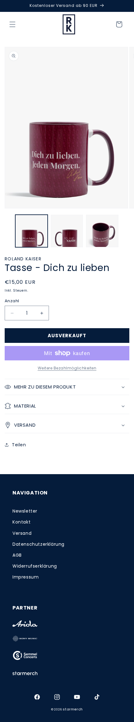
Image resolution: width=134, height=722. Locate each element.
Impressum (25, 577)
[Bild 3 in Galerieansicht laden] (102, 231)
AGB (17, 555)
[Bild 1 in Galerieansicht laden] (31, 231)
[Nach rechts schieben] (127, 232)
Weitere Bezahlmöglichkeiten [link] (67, 368)
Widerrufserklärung (34, 566)
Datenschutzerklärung (38, 544)
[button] (12, 24)
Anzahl (12, 301)
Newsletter (24, 511)
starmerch (73, 709)
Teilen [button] (19, 445)
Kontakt (21, 522)
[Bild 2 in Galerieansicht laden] (67, 231)
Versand (21, 533)
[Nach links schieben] (7, 232)
